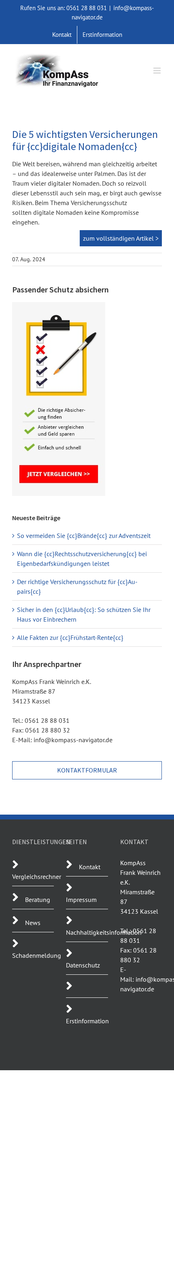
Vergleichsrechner (36, 876)
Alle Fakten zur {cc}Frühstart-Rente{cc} (70, 637)
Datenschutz (83, 965)
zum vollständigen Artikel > (121, 238)
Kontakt (89, 867)
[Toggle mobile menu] (157, 70)
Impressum (81, 899)
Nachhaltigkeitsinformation (104, 932)
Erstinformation (87, 1021)
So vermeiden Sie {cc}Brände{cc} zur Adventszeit (84, 535)
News (32, 923)
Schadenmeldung (36, 955)
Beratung (37, 899)
